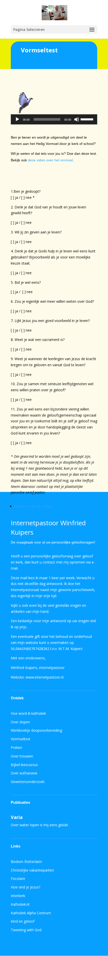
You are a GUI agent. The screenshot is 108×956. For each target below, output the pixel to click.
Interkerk (18, 895)
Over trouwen (22, 756)
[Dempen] (76, 119)
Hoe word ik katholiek (28, 713)
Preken (16, 747)
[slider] (88, 118)
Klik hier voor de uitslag (33, 506)
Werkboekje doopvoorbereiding (36, 730)
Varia (17, 817)
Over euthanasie (24, 773)
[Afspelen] (17, 119)
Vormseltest (20, 738)
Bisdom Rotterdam (26, 861)
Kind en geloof (22, 921)
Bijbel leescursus (24, 764)
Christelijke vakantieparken (32, 870)
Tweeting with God (26, 929)
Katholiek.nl (20, 904)
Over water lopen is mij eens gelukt (39, 824)
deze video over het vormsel (50, 160)
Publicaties (20, 802)
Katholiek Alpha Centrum (31, 912)
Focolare (18, 878)
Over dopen (20, 722)
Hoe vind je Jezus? (25, 887)
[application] (54, 119)
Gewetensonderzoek (27, 781)
